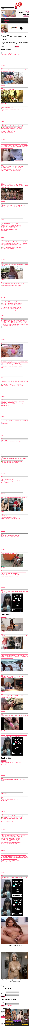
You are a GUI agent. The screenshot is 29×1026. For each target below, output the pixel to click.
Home (5, 18)
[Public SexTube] (12, 7)
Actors (5, 22)
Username (3, 991)
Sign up (2, 996)
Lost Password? (8, 1005)
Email (2, 993)
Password (3, 995)
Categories (6, 20)
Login (2, 1005)
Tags (5, 21)
